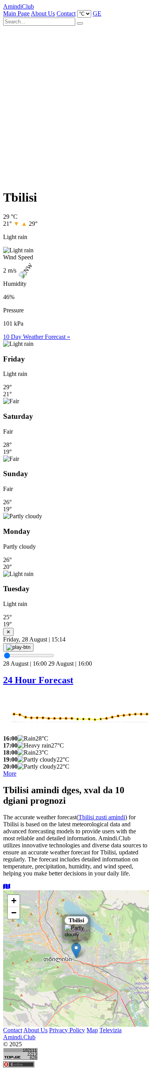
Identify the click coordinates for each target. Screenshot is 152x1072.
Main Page (16, 13)
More (9, 773)
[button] (76, 951)
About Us (43, 13)
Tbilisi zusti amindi (101, 817)
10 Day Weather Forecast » (36, 336)
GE (97, 13)
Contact (66, 13)
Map (92, 1030)
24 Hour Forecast (38, 680)
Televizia (110, 1030)
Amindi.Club (19, 1037)
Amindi (18, 6)
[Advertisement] (76, 104)
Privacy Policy (67, 1030)
